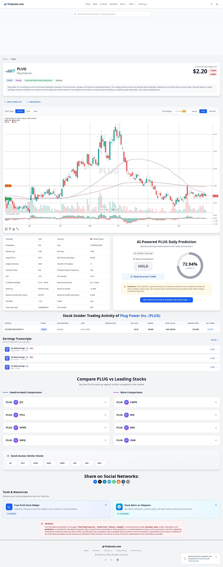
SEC (213, 349)
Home (88, 4)
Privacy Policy (121, 550)
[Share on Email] (128, 482)
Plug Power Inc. (24, 73)
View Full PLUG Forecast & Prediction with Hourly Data (165, 300)
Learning (141, 4)
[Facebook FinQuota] (105, 559)
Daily (203, 111)
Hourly (194, 111)
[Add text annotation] (10, 229)
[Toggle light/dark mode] (211, 4)
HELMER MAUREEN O (14, 329)
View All (213, 340)
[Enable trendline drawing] (17, 229)
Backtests (113, 4)
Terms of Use (136, 550)
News (95, 4)
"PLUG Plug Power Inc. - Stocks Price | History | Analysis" (100, 527)
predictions (49, 529)
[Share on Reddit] (118, 482)
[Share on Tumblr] (123, 482)
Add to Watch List (14, 102)
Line (28, 111)
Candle (20, 111)
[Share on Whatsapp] (114, 482)
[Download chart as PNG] (13, 229)
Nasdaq (59, 80)
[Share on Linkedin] (104, 482)
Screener (103, 4)
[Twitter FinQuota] (111, 560)
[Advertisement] (111, 37)
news (156, 527)
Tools (122, 4)
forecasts (149, 527)
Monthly (212, 111)
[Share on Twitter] (100, 482)
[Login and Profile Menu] (217, 4)
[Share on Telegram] (109, 482)
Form (211, 329)
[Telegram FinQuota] (117, 559)
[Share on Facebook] (95, 482)
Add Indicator (35, 102)
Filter (131, 4)
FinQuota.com (113, 546)
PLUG (44, 329)
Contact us (108, 550)
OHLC (35, 111)
